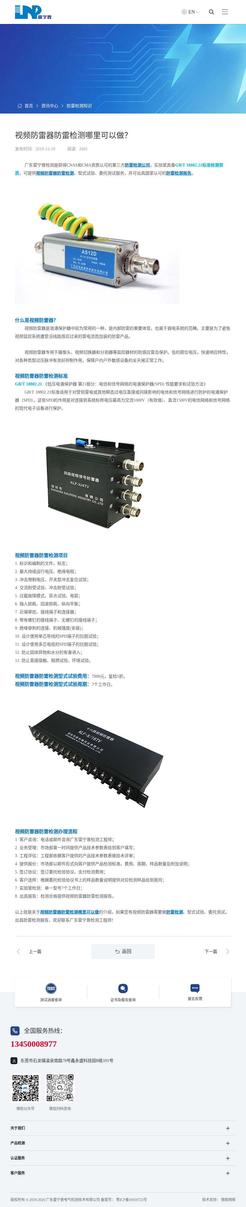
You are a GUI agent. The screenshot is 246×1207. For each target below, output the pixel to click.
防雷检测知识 (79, 106)
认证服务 (17, 1158)
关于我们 (17, 1128)
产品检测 (17, 1143)
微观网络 (228, 1200)
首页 (29, 106)
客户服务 (17, 1173)
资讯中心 (49, 106)
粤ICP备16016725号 (131, 1200)
